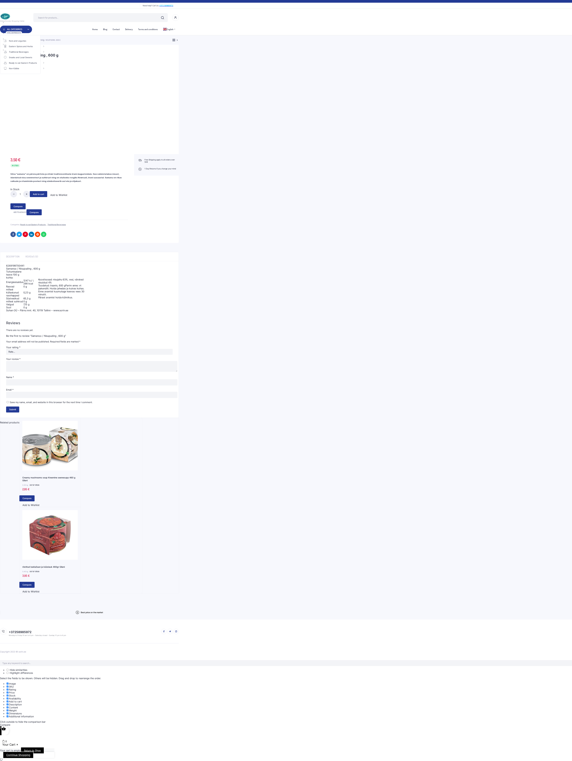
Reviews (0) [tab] (31, 256)
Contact (116, 29)
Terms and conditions (148, 29)
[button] (57, 195)
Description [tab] (13, 256)
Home (95, 29)
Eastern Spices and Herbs (21, 46)
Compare (18, 206)
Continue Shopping (18, 755)
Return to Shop (32, 750)
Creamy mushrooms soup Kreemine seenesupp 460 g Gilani (48, 479)
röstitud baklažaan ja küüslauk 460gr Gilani (43, 567)
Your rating (13, 347)
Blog (105, 29)
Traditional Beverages (19, 52)
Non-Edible (14, 68)
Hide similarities (18, 669)
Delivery (129, 29)
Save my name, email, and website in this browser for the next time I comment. (51, 402)
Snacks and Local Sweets (20, 57)
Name (10, 377)
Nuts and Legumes (17, 41)
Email (10, 389)
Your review (13, 359)
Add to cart (38, 194)
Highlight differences (21, 672)
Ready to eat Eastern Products (23, 63)
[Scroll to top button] (565, 754)
